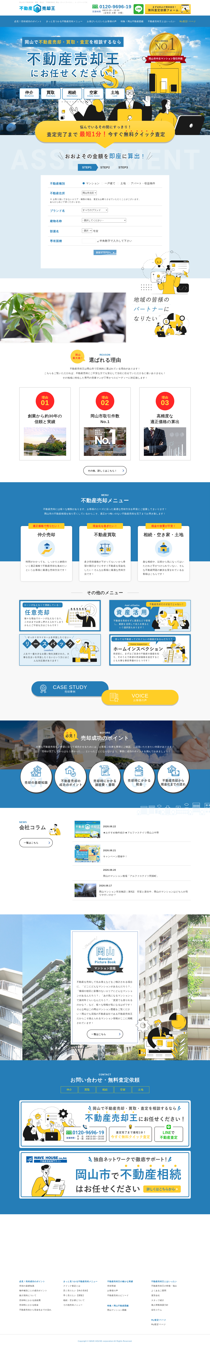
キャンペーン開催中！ (115, 856)
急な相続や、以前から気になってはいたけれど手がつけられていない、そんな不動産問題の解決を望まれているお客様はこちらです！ (163, 553)
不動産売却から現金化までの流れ (35, 1310)
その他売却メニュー (73, 1305)
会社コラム (156, 1310)
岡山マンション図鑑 (117, 1310)
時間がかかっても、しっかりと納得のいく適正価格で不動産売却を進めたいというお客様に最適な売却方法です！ (46, 551)
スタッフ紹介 (157, 1300)
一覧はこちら (31, 843)
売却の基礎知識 (26, 1286)
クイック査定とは (71, 1286)
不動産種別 (57, 183)
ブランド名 (57, 210)
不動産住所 (57, 193)
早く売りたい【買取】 (74, 1295)
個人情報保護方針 (159, 1305)
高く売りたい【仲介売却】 (76, 1290)
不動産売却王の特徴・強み (164, 1286)
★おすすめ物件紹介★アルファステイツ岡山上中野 (131, 832)
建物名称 (56, 221)
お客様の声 (140, 697)
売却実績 (111, 1286)
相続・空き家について (74, 1300)
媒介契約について (27, 1295)
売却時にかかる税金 (29, 1305)
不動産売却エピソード (118, 1295)
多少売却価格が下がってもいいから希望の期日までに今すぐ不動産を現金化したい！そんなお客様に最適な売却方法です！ (105, 553)
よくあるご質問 (158, 1290)
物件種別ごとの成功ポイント (33, 1290)
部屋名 (54, 231)
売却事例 (70, 688)
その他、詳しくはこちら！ (102, 471)
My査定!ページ (158, 1324)
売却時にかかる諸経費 (30, 1300)
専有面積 (56, 241)
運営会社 (155, 1295)
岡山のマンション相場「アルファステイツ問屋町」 (131, 876)
